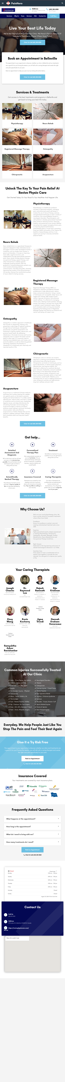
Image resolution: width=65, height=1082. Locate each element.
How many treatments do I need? (20, 842)
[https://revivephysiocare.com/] (5, 927)
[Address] (30, 9)
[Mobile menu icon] (3, 3)
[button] (32, 819)
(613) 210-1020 (53, 9)
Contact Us (42, 16)
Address (35, 9)
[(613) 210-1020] (47, 9)
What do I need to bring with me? (20, 834)
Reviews (29, 16)
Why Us (16, 16)
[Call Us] (5, 914)
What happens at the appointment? (20, 819)
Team (22, 16)
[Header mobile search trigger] (62, 3)
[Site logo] (14, 3)
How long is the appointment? (18, 827)
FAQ (35, 16)
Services (9, 16)
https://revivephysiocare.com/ (18, 928)
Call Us (10, 914)
